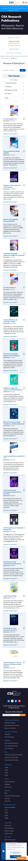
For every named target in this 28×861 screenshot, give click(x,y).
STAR (6, 815)
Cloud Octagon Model (9, 596)
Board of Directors (10, 840)
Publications (14, 41)
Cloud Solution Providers (12, 725)
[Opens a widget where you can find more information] (21, 858)
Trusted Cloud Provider (11, 760)
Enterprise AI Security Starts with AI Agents (12, 186)
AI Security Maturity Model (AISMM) (11, 152)
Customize (16, 853)
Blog (6, 793)
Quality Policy (9, 833)
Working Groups (14, 45)
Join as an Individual (11, 732)
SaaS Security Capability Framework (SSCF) (10, 220)
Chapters (7, 734)
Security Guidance (10, 807)
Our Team (8, 837)
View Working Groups (11, 746)
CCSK (6, 770)
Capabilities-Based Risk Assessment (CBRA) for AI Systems (13, 254)
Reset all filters (14, 80)
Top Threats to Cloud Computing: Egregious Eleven (12, 563)
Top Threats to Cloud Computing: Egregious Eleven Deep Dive (12, 492)
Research (8, 58)
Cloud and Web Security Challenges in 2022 (10, 321)
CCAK (6, 773)
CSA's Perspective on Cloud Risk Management (13, 529)
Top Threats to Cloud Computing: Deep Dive (10, 629)
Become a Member (10, 728)
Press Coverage (9, 831)
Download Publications (11, 743)
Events (7, 779)
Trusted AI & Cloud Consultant (13, 755)
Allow (15, 857)
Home (2, 58)
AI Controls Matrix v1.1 (10, 119)
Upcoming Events (10, 782)
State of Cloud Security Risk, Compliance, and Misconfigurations (13, 423)
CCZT (6, 775)
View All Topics (9, 748)
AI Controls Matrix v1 (9, 288)
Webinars (7, 784)
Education (8, 791)
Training (7, 798)
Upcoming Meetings (14, 53)
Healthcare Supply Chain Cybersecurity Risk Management (13, 389)
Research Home (14, 38)
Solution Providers (10, 723)
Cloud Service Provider (11, 757)
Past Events (8, 787)
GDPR (6, 818)
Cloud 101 (8, 801)
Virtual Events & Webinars (12, 796)
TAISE (6, 767)
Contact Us (8, 825)
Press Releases (9, 828)
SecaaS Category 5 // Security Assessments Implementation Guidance (12, 664)
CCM (6, 810)
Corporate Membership (12, 720)
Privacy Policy (13, 849)
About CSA (8, 823)
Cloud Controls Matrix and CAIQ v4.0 (13, 457)
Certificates (8, 765)
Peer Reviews (14, 49)
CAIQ (6, 813)
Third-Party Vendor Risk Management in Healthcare (11, 355)
